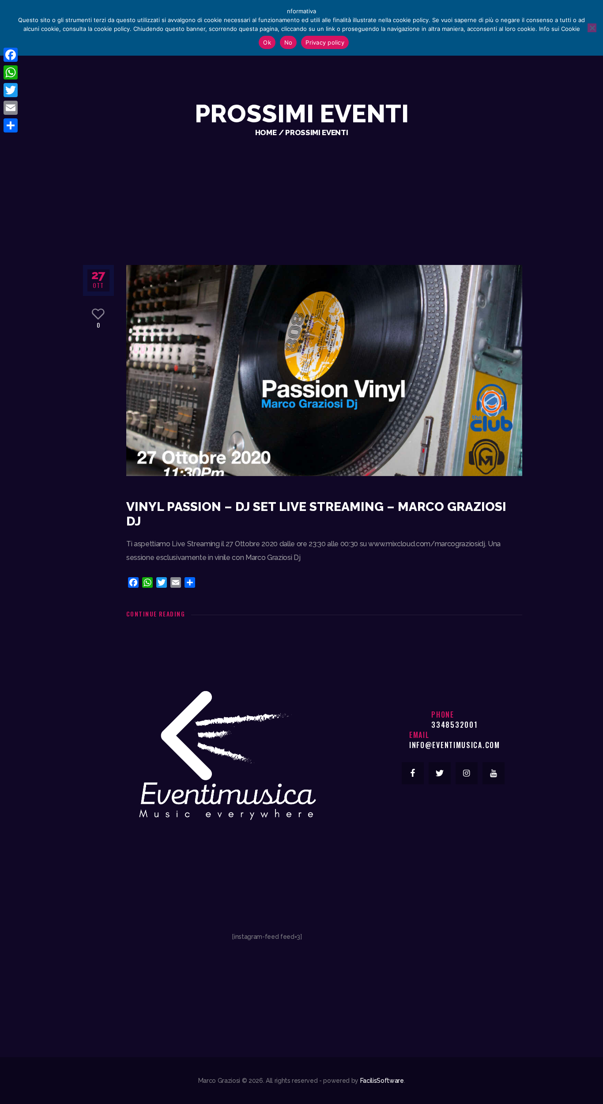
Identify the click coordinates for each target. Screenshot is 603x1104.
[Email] (10, 108)
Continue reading (155, 613)
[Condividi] (10, 125)
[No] (592, 27)
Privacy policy (324, 42)
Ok (267, 42)
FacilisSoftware (382, 1080)
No (288, 42)
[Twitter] (10, 90)
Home (266, 132)
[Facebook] (10, 55)
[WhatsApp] (10, 72)
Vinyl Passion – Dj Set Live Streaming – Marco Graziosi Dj (316, 514)
